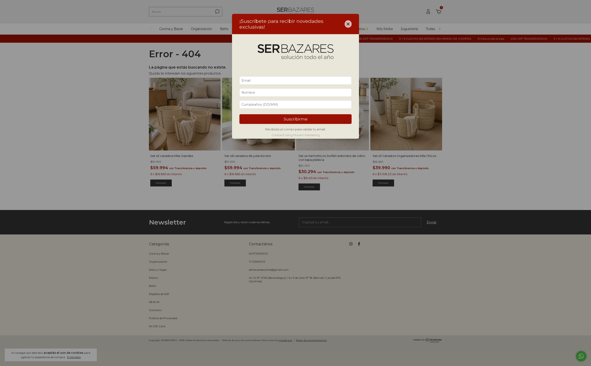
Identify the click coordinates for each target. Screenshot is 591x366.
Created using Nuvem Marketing (295, 135)
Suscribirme (296, 119)
